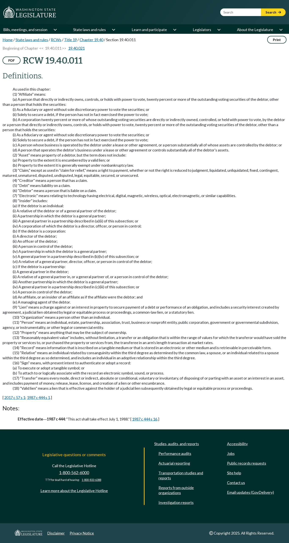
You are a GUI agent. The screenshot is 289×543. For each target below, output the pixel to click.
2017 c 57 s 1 (14, 397)
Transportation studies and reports (180, 475)
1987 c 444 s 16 (144, 419)
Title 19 (70, 39)
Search (271, 12)
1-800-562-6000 (74, 472)
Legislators (202, 29)
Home (8, 39)
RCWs (56, 39)
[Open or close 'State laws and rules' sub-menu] (113, 29)
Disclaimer (56, 533)
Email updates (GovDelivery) (250, 492)
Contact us (236, 482)
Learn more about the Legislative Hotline (74, 490)
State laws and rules (89, 29)
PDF (11, 60)
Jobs (231, 453)
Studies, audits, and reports (176, 443)
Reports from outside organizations (176, 490)
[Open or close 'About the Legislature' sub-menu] (281, 29)
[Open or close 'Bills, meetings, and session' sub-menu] (55, 29)
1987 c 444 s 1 (38, 397)
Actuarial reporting (174, 463)
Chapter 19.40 (91, 39)
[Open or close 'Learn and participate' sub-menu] (175, 29)
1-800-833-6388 (91, 480)
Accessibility (237, 443)
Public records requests (246, 463)
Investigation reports (176, 502)
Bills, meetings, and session (25, 29)
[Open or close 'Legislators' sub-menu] (219, 29)
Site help (234, 473)
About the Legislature (255, 29)
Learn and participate (149, 29)
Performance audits (174, 453)
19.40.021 (76, 48)
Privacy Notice (82, 533)
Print (277, 40)
